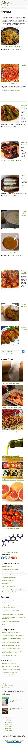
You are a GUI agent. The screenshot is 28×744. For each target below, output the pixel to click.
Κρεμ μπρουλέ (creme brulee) (9, 591)
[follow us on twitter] (5, 557)
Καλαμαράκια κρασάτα (7, 566)
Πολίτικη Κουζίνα (8, 730)
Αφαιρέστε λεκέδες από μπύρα (9, 663)
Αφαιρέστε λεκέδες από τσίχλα (9, 674)
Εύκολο (19, 49)
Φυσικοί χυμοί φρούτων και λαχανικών (11, 621)
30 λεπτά (12, 90)
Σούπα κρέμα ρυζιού (24, 213)
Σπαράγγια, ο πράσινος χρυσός (9, 655)
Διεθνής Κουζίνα (8, 720)
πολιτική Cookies (15, 740)
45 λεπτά (12, 322)
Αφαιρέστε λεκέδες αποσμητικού (9, 672)
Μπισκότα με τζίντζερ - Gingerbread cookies (12, 574)
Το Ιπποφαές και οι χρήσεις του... (11, 528)
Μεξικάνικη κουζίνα (9, 728)
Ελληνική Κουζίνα (9, 722)
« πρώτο (4, 351)
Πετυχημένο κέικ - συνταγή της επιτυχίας (11, 669)
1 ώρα (11, 126)
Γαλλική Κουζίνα (8, 719)
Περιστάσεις (5, 7)
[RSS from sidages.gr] (15, 557)
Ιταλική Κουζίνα (8, 724)
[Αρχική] (6, 3)
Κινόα (3, 624)
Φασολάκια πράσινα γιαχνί (14, 46)
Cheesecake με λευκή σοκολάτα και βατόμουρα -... (13, 572)
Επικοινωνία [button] (5, 697)
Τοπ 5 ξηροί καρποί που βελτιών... (12, 432)
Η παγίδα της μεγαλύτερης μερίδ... (12, 407)
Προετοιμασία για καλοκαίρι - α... (11, 504)
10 (2, 353)
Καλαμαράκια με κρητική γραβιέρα (10, 569)
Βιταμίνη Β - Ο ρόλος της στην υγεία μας (11, 632)
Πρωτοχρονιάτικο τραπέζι (8, 600)
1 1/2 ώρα (12, 49)
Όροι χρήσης (7, 740)
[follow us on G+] (12, 557)
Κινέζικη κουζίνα (8, 726)
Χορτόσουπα (14, 252)
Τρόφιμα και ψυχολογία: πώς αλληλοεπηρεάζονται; (13, 635)
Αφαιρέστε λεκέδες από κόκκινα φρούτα (11, 666)
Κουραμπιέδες (5, 583)
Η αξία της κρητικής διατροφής (11, 456)
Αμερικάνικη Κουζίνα (9, 717)
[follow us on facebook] (2, 557)
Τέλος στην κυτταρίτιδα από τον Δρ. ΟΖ (11, 648)
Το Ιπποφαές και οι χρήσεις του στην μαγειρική (12, 614)
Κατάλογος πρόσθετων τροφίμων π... (13, 480)
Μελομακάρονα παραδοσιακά (8, 577)
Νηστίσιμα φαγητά (6, 602)
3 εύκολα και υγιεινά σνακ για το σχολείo (11, 645)
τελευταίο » (18, 353)
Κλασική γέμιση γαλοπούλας (8, 586)
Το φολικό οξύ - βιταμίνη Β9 (10, 552)
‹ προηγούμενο (10, 351)
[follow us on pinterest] (9, 557)
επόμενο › (12, 353)
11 (5, 353)
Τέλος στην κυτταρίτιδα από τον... (11, 383)
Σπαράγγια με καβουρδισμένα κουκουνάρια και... (13, 589)
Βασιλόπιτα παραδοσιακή (8, 580)
